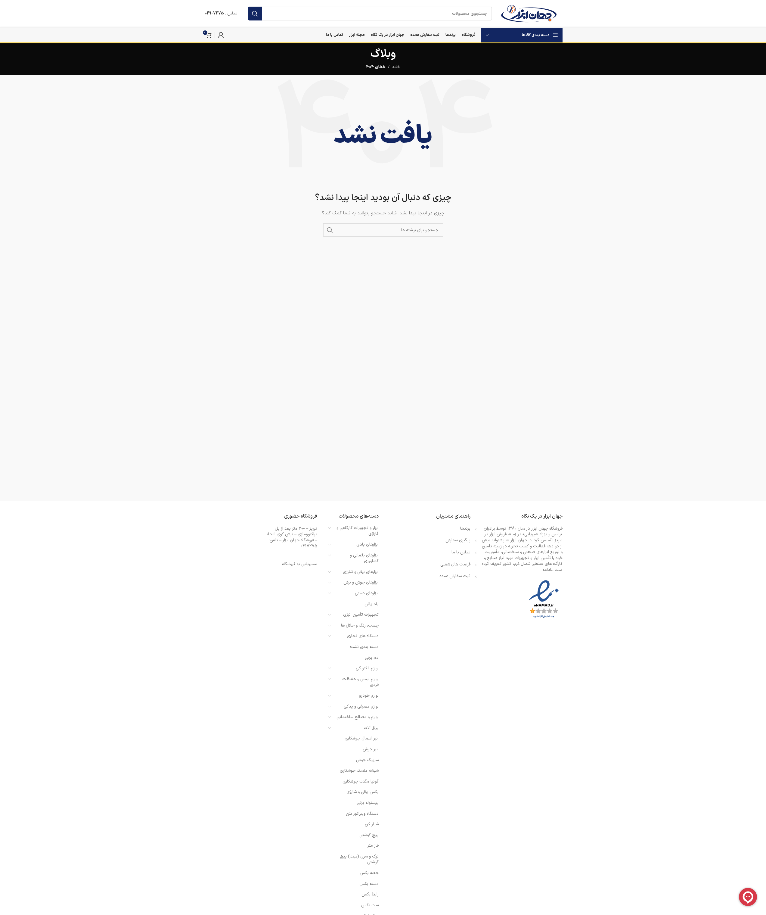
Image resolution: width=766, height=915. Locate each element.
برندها (465, 528)
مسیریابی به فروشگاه (299, 564)
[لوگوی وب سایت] (528, 13)
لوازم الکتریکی (367, 668)
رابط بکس (370, 894)
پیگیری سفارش (457, 540)
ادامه (546, 570)
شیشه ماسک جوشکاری (359, 770)
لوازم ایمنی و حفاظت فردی (360, 682)
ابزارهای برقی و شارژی (361, 572)
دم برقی (372, 658)
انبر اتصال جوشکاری (362, 738)
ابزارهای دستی (367, 593)
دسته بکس (369, 884)
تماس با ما (460, 552)
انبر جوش (371, 749)
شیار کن (372, 824)
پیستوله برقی (368, 803)
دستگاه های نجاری (363, 636)
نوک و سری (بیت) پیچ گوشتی (359, 859)
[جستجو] (255, 13)
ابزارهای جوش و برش (361, 582)
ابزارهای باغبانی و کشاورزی (364, 558)
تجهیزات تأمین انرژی (361, 615)
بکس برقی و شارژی (362, 792)
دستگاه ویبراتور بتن (362, 814)
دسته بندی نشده (364, 647)
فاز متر (373, 845)
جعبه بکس (369, 873)
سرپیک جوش (367, 760)
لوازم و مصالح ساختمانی (357, 717)
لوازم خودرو (369, 695)
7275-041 (214, 13)
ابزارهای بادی (367, 544)
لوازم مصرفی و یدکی (361, 706)
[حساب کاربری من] (221, 35)
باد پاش (371, 604)
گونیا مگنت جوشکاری (361, 781)
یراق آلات (371, 728)
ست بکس (370, 905)
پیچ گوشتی (369, 835)
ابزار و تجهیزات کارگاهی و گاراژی (357, 531)
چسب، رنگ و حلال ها (360, 625)
